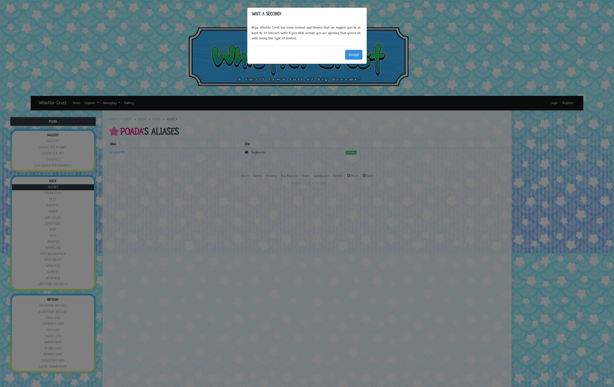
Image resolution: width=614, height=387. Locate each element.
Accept (353, 55)
